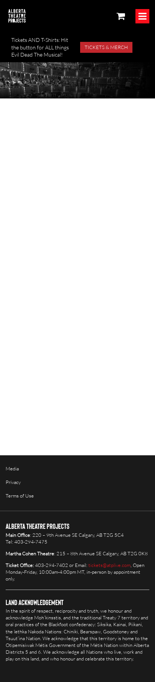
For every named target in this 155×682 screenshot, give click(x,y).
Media (12, 468)
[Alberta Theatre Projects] (17, 15)
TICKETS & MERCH (106, 47)
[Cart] (121, 16)
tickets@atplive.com (109, 565)
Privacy (13, 482)
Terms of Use (20, 496)
